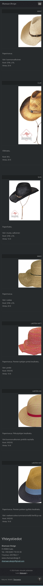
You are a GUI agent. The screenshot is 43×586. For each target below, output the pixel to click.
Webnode (23, 573)
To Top (39, 579)
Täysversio (17, 579)
